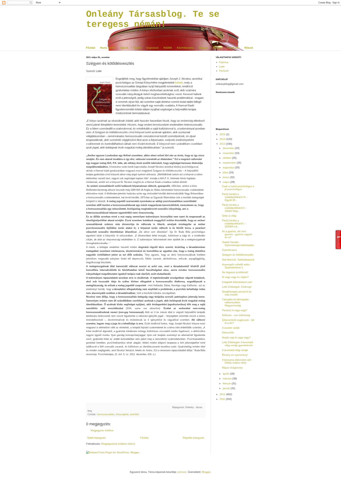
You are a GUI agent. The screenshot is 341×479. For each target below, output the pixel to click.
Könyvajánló (122, 414)
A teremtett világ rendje (235, 350)
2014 (223, 139)
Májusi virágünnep (232, 367)
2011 (223, 399)
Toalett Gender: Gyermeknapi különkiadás (238, 244)
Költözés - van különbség (236, 315)
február (227, 383)
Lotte (222, 66)
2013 (223, 143)
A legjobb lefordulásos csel (237, 282)
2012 (223, 394)
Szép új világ (229, 215)
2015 (223, 134)
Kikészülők (228, 332)
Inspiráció (153, 47)
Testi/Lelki (233, 47)
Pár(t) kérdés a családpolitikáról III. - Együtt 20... (235, 197)
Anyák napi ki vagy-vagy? (236, 337)
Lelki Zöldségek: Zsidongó (236, 286)
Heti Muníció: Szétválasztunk (238, 259)
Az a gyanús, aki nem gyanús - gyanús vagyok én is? (237, 234)
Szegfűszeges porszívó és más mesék (236, 293)
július (226, 172)
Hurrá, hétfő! (107, 47)
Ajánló (124, 47)
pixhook (182, 471)
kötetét (179, 82)
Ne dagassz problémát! (235, 272)
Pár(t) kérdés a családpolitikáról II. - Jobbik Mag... (234, 207)
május (226, 182)
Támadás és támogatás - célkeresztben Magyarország (236, 302)
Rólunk (248, 47)
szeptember (230, 162)
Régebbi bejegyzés (193, 437)
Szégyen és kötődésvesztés (237, 254)
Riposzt (217, 47)
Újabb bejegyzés (96, 437)
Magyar (203, 47)
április (226, 373)
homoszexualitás (105, 414)
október (227, 157)
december (229, 148)
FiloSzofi (224, 70)
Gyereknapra (229, 249)
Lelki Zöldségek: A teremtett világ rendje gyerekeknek (237, 344)
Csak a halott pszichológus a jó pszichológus (238, 188)
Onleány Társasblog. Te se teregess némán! (152, 19)
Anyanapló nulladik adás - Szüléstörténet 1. (236, 266)
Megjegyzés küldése (102, 430)
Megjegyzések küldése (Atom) (118, 443)
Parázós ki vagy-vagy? (234, 310)
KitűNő (168, 47)
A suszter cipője (231, 327)
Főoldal (90, 47)
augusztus (229, 167)
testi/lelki (134, 414)
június (226, 177)
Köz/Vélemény (185, 47)
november (229, 153)
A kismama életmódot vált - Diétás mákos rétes (237, 361)
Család (137, 47)
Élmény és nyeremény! (235, 354)
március (227, 378)
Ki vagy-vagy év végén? (235, 277)
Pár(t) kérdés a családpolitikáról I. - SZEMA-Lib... (234, 223)
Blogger (206, 471)
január (227, 388)
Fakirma (223, 62)
